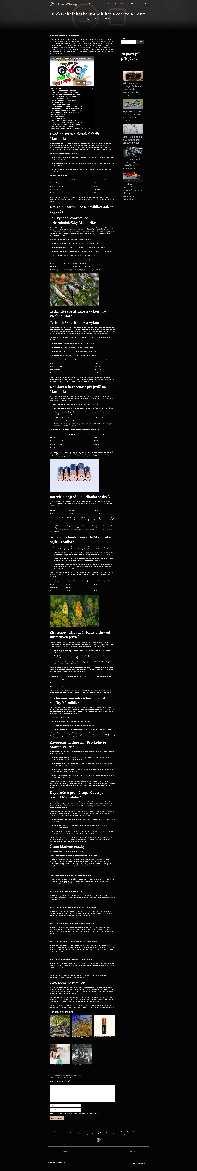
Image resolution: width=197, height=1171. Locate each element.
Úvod (84, 4)
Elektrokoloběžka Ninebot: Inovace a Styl (64, 126)
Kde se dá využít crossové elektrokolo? (61, 1077)
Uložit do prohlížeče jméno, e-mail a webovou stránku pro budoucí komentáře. (75, 1113)
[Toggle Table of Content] (90, 88)
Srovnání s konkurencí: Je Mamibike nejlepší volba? (66, 104)
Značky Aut (123, 4)
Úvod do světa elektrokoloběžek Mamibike (63, 90)
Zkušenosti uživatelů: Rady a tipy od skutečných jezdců (67, 106)
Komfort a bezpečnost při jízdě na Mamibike (64, 100)
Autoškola (91, 4)
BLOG (65, 1151)
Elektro (101, 4)
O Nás (132, 4)
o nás (98, 1151)
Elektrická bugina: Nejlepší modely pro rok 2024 (65, 120)
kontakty (131, 1151)
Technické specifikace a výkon (60, 98)
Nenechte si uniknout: (60, 118)
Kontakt (140, 4)
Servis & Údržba (112, 4)
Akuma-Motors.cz (66, 4)
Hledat (123, 38)
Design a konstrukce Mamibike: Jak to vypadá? (65, 92)
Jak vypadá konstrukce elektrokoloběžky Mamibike (66, 94)
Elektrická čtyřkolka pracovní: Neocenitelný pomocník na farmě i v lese (72, 128)
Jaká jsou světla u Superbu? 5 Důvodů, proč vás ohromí (132, 164)
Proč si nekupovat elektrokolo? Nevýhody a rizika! (66, 124)
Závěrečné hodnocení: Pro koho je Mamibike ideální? (67, 110)
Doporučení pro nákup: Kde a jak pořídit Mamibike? (66, 112)
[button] (145, 4)
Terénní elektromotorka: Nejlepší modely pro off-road (67, 122)
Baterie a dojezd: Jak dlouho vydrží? (62, 102)
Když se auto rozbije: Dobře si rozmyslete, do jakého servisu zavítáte (132, 89)
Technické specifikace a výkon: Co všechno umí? (65, 96)
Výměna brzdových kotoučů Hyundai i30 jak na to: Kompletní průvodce (132, 192)
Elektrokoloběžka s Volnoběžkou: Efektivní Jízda (133, 139)
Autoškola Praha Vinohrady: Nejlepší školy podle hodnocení (66, 1075)
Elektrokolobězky (60, 1074)
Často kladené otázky (58, 114)
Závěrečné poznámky (58, 116)
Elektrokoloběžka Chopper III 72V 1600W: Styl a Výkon (133, 116)
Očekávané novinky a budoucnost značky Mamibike (67, 108)
